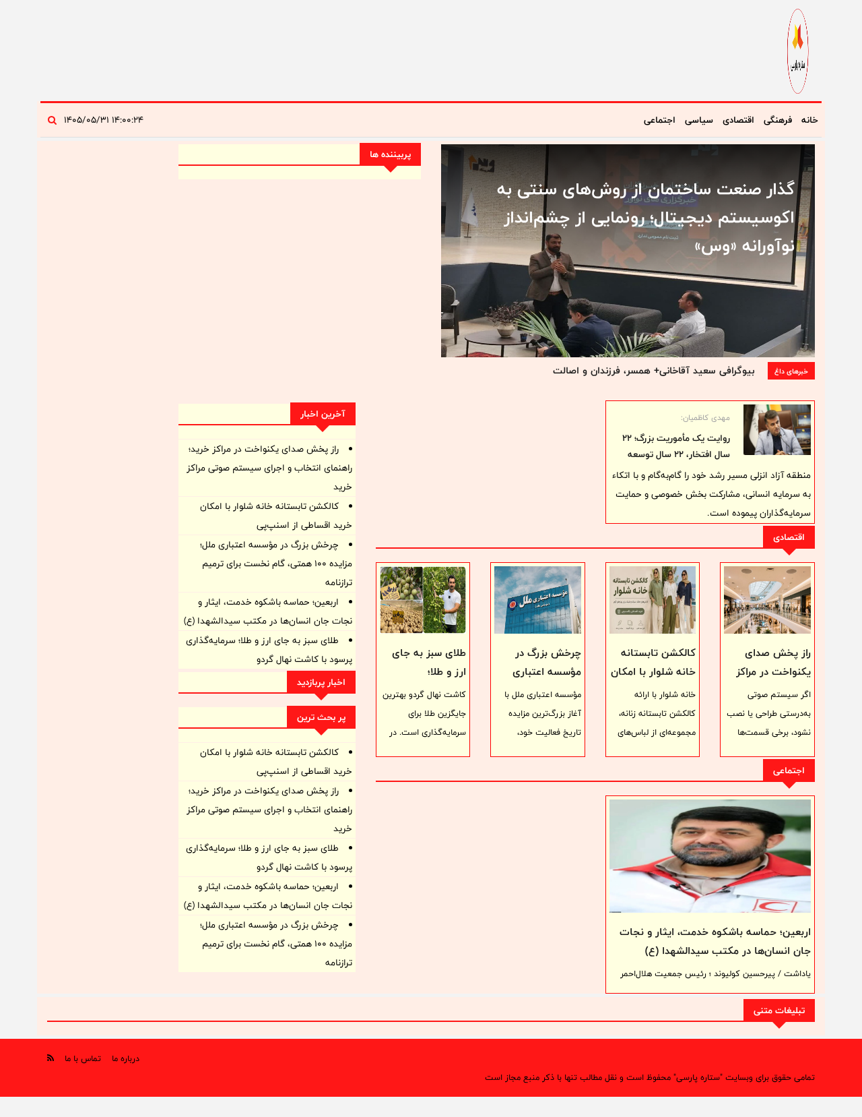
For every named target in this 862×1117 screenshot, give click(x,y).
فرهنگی (778, 120)
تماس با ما (83, 1058)
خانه (809, 120)
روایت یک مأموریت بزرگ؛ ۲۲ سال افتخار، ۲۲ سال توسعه (676, 446)
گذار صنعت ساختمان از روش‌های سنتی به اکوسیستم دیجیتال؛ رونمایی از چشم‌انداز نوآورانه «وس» (646, 217)
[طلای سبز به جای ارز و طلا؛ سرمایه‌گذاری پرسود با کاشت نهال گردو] (423, 600)
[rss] (50, 1058)
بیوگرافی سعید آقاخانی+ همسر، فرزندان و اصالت (653, 370)
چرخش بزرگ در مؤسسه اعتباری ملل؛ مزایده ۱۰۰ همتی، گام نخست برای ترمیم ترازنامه (276, 564)
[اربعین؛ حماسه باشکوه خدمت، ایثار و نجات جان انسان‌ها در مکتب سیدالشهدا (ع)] (710, 856)
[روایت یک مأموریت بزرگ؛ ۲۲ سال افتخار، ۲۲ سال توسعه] (777, 429)
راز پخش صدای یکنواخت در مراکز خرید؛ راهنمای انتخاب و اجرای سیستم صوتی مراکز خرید (269, 468)
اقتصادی (738, 120)
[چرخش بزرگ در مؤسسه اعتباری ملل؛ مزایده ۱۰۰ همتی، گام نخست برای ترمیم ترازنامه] (537, 600)
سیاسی (699, 120)
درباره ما (125, 1058)
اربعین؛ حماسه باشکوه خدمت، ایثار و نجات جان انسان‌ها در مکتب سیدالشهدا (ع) (715, 941)
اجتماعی (659, 120)
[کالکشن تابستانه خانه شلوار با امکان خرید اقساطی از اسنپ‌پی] (652, 600)
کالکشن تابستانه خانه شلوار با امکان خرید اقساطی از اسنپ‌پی (653, 681)
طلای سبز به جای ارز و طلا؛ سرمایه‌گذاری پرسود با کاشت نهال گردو (423, 681)
